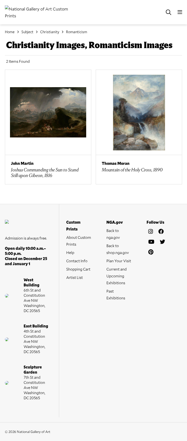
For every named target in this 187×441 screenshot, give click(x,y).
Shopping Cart (78, 269)
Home (10, 31)
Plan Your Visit (118, 260)
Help (70, 252)
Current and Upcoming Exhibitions (116, 275)
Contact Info (76, 260)
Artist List (74, 277)
